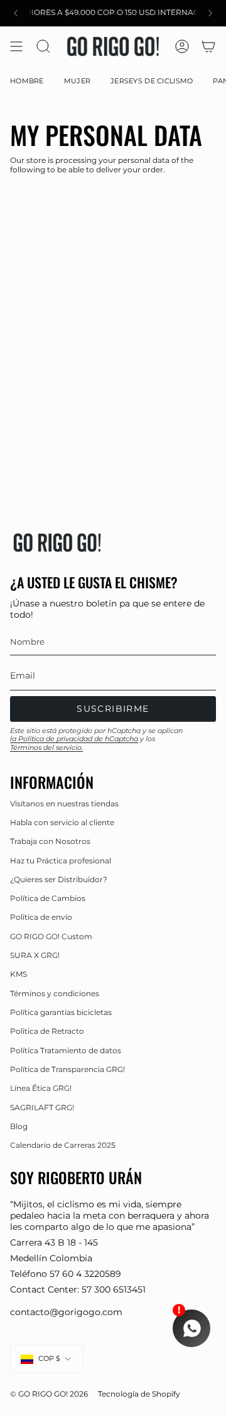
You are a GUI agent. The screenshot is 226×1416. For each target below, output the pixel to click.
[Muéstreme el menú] (16, 46)
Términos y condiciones (54, 993)
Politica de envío (41, 917)
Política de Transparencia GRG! (67, 1069)
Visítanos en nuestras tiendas (64, 803)
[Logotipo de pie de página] (57, 542)
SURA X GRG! (35, 955)
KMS (18, 974)
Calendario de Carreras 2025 (63, 1145)
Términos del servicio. (46, 747)
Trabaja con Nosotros (50, 841)
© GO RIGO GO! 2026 (49, 1394)
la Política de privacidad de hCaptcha (74, 738)
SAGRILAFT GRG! (42, 1107)
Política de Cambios (47, 898)
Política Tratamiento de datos (65, 1050)
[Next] (210, 13)
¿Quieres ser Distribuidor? (58, 879)
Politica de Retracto (47, 1031)
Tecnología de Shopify (139, 1394)
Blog (19, 1126)
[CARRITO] (208, 46)
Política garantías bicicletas (61, 1012)
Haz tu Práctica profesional (60, 860)
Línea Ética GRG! (41, 1088)
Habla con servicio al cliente (62, 822)
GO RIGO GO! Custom (51, 936)
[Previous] (15, 13)
